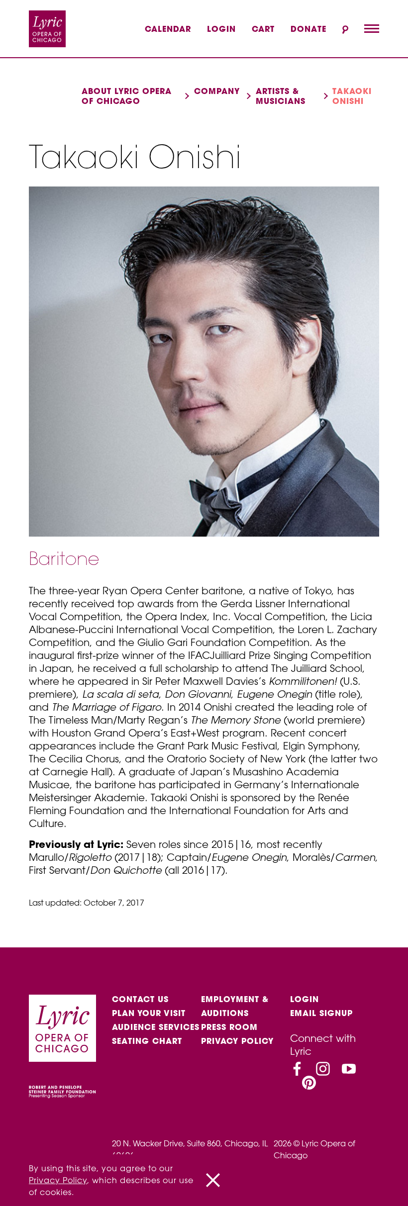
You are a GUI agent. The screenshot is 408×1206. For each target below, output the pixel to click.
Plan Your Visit (149, 1013)
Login (221, 28)
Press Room (229, 1026)
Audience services (156, 1026)
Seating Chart (147, 1040)
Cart (263, 28)
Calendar (168, 28)
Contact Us (140, 999)
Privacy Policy (237, 1040)
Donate (308, 28)
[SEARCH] (345, 29)
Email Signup (321, 1013)
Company (217, 91)
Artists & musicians (281, 96)
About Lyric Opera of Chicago (127, 96)
